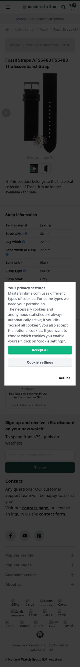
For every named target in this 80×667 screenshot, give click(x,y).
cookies (28, 298)
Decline (64, 378)
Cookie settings (40, 362)
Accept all (40, 349)
